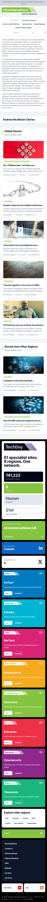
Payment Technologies (23, 28)
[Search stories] (41, 833)
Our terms (8, 878)
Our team (8, 873)
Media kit (18, 593)
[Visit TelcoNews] (16, 783)
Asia (7, 818)
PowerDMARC (28, 899)
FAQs (7, 863)
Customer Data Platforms (11, 24)
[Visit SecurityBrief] (16, 752)
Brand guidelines (11, 844)
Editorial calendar (11, 853)
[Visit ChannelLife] (16, 603)
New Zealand (18, 823)
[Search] (32, 32)
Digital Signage (39, 24)
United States (31, 823)
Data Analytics (27, 24)
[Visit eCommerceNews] (16, 693)
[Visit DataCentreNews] (16, 663)
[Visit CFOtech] (16, 573)
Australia (15, 818)
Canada (25, 818)
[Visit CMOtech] (16, 633)
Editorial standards (11, 858)
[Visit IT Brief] (16, 723)
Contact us (9, 848)
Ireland (7, 823)
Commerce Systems (29, 20)
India (33, 818)
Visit (6, 593)
